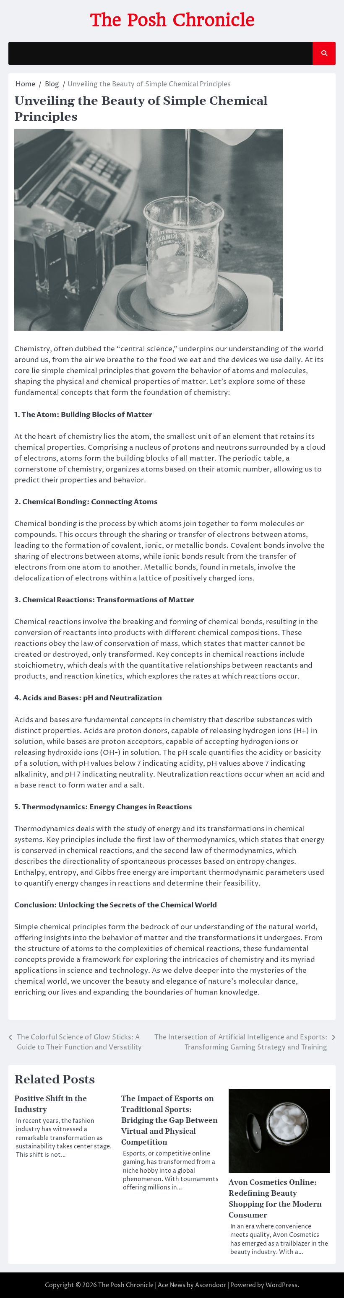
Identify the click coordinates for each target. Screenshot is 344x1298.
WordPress (281, 1285)
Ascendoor (210, 1285)
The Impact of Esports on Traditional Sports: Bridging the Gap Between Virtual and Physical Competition (169, 1120)
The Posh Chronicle (172, 20)
